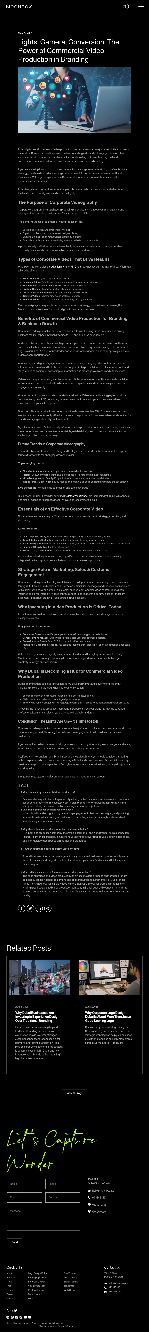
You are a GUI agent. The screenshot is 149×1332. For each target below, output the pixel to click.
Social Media (70, 1277)
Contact (10, 1298)
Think (9, 1286)
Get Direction (99, 1211)
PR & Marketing (36, 1290)
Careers (10, 1294)
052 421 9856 (99, 1204)
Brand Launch (35, 1294)
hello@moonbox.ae (103, 1190)
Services (10, 1277)
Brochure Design (36, 1281)
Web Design (70, 1290)
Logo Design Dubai (37, 1273)
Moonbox (17, 1323)
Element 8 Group (65, 1326)
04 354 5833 (98, 1197)
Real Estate (70, 1273)
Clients (9, 1290)
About (9, 1273)
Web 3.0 (32, 1298)
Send (15, 1242)
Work (9, 1281)
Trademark (69, 1286)
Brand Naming (71, 1281)
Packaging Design (37, 1277)
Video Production (36, 1286)
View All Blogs (74, 1093)
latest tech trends (78, 496)
